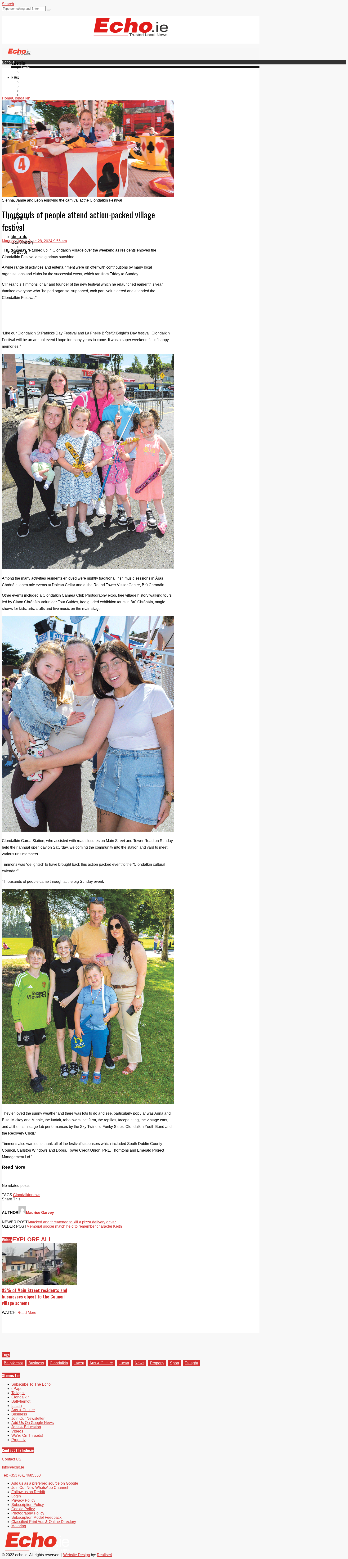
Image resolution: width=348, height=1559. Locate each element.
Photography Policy (27, 1513)
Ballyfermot (30, 91)
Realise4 (104, 1555)
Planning (28, 227)
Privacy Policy (23, 1500)
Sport (174, 1363)
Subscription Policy (27, 1505)
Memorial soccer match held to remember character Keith (74, 1226)
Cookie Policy (23, 1509)
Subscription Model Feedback (36, 1517)
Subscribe (18, 63)
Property (157, 1363)
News (15, 77)
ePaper (27, 72)
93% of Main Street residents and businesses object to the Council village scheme (34, 1296)
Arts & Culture (101, 1363)
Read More (27, 1313)
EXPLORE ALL (32, 1239)
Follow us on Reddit (28, 1492)
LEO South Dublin (36, 204)
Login (25, 68)
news (35, 1195)
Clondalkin (30, 86)
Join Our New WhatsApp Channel (39, 1488)
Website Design (76, 1555)
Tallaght (27, 82)
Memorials (19, 236)
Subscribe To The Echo (31, 1384)
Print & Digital (32, 223)
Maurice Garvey (15, 241)
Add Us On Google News (32, 1423)
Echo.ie (8, 62)
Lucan (26, 95)
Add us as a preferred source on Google (44, 1483)
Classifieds (30, 231)
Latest (79, 1363)
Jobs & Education (26, 1427)
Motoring (18, 1526)
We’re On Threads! (27, 1435)
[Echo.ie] (131, 32)
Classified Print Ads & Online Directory (43, 1522)
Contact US (11, 1459)
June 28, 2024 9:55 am (47, 241)
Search (8, 4)
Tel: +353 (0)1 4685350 (21, 1475)
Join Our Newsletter (28, 1418)
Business (36, 1363)
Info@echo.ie (13, 1467)
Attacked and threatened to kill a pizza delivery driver (71, 1222)
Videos (7, 1240)
